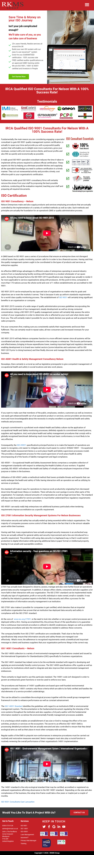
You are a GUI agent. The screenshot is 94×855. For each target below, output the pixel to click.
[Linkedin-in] (58, 826)
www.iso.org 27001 (22, 619)
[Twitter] (44, 826)
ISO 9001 (63, 297)
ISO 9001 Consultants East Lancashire (17, 802)
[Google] (53, 826)
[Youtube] (63, 826)
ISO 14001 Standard (13, 706)
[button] (87, 4)
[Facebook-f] (49, 826)
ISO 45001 (21, 445)
